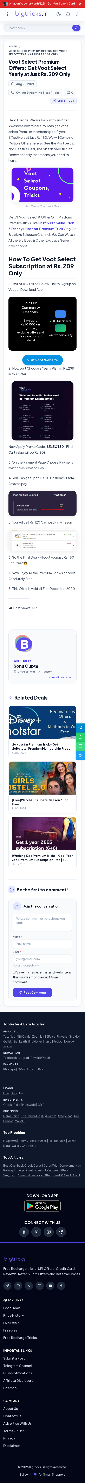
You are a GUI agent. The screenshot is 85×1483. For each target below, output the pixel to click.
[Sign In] (77, 14)
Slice (14, 1093)
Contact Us (12, 1416)
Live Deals (11, 1323)
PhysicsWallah (40, 1057)
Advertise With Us (17, 1423)
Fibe (6, 1093)
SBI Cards (23, 1036)
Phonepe (9, 1069)
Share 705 (65, 100)
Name (17, 936)
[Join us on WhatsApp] (80, 737)
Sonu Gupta (26, 665)
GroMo (74, 1036)
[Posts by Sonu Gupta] (23, 644)
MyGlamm (49, 1116)
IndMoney (36, 1041)
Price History (13, 1315)
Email (17, 951)
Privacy (9, 1438)
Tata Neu (9, 1036)
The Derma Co (30, 1116)
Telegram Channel (17, 1365)
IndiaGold (29, 1104)
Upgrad (24, 1057)
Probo (57, 1041)
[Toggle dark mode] (58, 14)
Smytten (9, 1175)
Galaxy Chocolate (24, 1145)
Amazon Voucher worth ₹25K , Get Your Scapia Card (42, 3)
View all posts (58, 677)
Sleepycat (65, 1116)
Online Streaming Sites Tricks (38, 92)
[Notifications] (68, 14)
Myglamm (10, 1140)
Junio (48, 1041)
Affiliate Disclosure (18, 1380)
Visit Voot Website (42, 360)
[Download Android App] (80, 746)
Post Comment (35, 992)
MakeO (20, 1121)
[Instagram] (49, 1232)
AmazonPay (35, 1069)
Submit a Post (14, 1358)
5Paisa (50, 1036)
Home (12, 46)
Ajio (76, 1116)
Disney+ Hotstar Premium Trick (37, 229)
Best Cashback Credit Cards (22, 1165)
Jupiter (7, 1046)
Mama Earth (11, 1116)
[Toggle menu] (7, 14)
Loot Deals (11, 1308)
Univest (62, 1036)
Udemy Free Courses (33, 1140)
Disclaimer (11, 1445)
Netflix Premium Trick (56, 223)
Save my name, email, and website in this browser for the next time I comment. (42, 977)
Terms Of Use (14, 1431)
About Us (10, 1408)
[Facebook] (24, 1232)
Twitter (47, 671)
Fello (17, 1104)
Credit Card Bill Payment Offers (47, 1170)
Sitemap (10, 1388)
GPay (21, 1069)
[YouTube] (50, 1286)
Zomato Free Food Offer (34, 1175)
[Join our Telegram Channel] (80, 728)
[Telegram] (61, 1232)
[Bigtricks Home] (32, 14)
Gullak (7, 1041)
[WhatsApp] (18, 1286)
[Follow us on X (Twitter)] (80, 755)
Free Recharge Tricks (20, 1337)
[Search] (76, 28)
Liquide (69, 1041)
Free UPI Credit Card (66, 1175)
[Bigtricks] (42, 1259)
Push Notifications (17, 1373)
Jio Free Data (57, 1140)
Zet (34, 1036)
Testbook (10, 1057)
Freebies (10, 1330)
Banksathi (20, 1041)
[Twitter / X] (36, 1232)
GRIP (41, 1104)
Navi (42, 1036)
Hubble (8, 1121)
